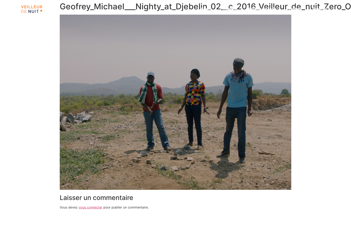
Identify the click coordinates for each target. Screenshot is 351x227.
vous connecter (90, 207)
